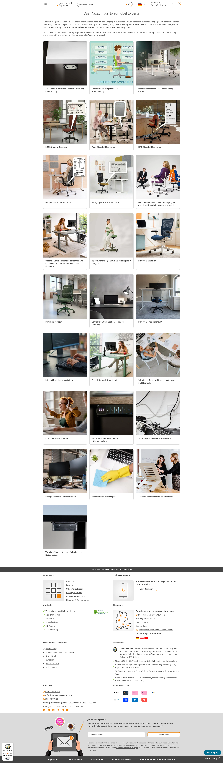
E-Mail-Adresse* (96, 734)
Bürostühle (50, 660)
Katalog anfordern (74, 592)
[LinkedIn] (58, 710)
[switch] (7, 758)
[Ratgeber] (44, 710)
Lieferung (70, 600)
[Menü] (45, 4)
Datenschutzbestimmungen (127, 748)
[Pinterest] (63, 710)
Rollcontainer (51, 667)
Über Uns (70, 581)
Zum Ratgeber (146, 589)
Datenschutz (97, 759)
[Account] (171, 4)
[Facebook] (49, 710)
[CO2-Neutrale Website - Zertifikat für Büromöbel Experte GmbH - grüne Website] (101, 612)
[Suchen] (129, 4)
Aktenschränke (52, 663)
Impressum (53, 759)
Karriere (69, 585)
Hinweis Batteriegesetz (76, 596)
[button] (105, 4)
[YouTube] (67, 710)
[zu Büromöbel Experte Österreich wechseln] (142, 638)
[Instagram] (53, 710)
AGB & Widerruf (74, 759)
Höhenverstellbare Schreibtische (60, 652)
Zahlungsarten (83, 600)
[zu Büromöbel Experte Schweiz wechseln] (146, 638)
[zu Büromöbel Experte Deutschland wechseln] (137, 638)
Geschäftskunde (158, 4)
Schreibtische (51, 656)
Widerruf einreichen (121, 759)
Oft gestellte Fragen (74, 589)
